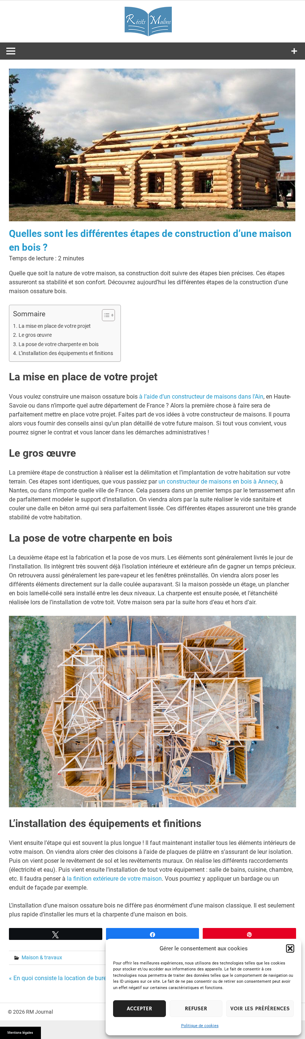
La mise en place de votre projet (55, 326)
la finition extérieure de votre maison (114, 878)
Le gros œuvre (35, 335)
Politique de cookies (200, 1025)
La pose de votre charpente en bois (59, 344)
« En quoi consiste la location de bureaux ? (65, 978)
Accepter (139, 1008)
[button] (290, 948)
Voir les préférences (260, 1008)
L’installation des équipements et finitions (66, 353)
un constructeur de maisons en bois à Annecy (217, 481)
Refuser (196, 1008)
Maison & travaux (42, 957)
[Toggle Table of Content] (104, 315)
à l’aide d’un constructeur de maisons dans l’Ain (201, 396)
